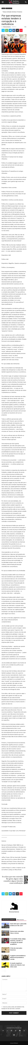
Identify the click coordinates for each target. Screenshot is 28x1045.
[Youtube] (14, 1035)
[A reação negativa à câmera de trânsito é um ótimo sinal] (5, 965)
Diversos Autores (7, 26)
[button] (2, 2)
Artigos (6, 6)
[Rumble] (15, 1030)
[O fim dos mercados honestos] (5, 950)
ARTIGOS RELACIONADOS (8, 919)
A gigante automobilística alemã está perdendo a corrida (18, 957)
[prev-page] (3, 971)
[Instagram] (11, 1030)
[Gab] (3, 1030)
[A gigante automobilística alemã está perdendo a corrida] (5, 957)
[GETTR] (7, 1030)
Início (3, 6)
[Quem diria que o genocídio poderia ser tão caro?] (5, 925)
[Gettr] (21, 30)
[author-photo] (14, 909)
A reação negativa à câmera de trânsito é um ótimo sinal (17, 965)
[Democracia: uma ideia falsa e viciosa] (5, 933)
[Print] (17, 30)
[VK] (13, 30)
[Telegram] (10, 30)
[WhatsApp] (6, 30)
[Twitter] (3, 30)
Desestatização (9, 8)
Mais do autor (20, 919)
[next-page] (5, 971)
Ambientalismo (5, 959)
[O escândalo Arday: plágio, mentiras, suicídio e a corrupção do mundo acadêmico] (5, 940)
